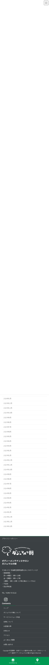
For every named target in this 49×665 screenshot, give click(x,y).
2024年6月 (7, 488)
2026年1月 (7, 398)
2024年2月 (7, 507)
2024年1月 (7, 512)
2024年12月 (8, 460)
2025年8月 (7, 422)
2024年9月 (7, 474)
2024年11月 (8, 465)
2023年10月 (8, 526)
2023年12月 (8, 517)
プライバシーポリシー (10, 538)
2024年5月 (7, 493)
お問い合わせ (8, 644)
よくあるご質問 (9, 640)
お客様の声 (7, 626)
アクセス (7, 635)
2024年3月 (7, 503)
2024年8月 (7, 479)
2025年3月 (7, 446)
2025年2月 (7, 450)
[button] (9, 593)
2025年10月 (8, 413)
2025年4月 (7, 441)
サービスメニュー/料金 (12, 617)
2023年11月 (8, 521)
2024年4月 (7, 498)
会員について (8, 621)
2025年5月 (7, 436)
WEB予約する (13, 663)
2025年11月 (8, 408)
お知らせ (7, 631)
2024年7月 (7, 484)
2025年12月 (8, 403)
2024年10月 (8, 469)
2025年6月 (7, 431)
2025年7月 (7, 427)
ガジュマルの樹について (12, 612)
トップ (6, 608)
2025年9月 (7, 417)
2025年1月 (7, 455)
